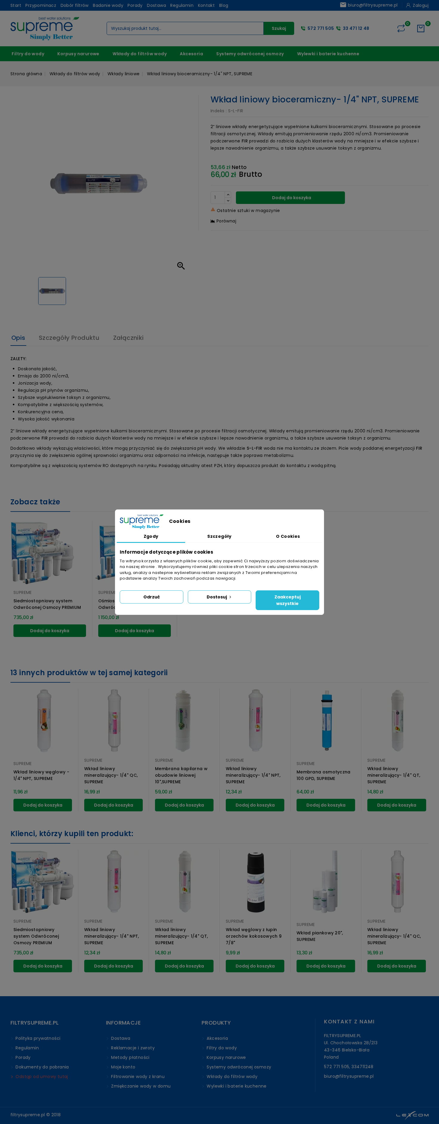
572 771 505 (321, 28)
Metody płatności (130, 1057)
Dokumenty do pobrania (41, 1067)
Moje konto (122, 1067)
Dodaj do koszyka (291, 198)
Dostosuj (217, 597)
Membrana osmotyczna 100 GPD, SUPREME (324, 775)
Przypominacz (40, 5)
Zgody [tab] (151, 536)
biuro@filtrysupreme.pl (369, 4)
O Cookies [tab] (288, 536)
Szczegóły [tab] (219, 536)
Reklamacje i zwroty (132, 1048)
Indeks (217, 111)
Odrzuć (151, 597)
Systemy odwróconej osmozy (250, 54)
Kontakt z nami (349, 1021)
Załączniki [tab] (128, 338)
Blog (223, 5)
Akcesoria (191, 54)
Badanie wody (108, 5)
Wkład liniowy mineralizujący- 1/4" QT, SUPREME (393, 775)
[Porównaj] (401, 28)
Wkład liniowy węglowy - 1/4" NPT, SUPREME (41, 775)
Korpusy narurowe (78, 54)
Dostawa (156, 5)
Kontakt (206, 5)
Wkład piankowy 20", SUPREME (320, 936)
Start (15, 5)
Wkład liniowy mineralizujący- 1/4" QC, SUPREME (111, 775)
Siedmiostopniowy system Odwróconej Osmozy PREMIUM (47, 604)
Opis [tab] (18, 338)
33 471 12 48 (356, 28)
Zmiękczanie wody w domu (140, 1086)
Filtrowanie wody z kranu (137, 1077)
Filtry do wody (28, 54)
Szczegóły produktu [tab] (69, 338)
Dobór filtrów (75, 5)
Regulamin (182, 5)
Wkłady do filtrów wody (140, 54)
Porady (135, 5)
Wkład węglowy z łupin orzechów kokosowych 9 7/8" (254, 936)
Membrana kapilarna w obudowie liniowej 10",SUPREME (181, 775)
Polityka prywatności (37, 1038)
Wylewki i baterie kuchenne (328, 54)
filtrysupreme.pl (27, 1115)
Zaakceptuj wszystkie (287, 600)
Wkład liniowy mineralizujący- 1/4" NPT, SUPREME (253, 775)
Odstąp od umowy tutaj (41, 1077)
